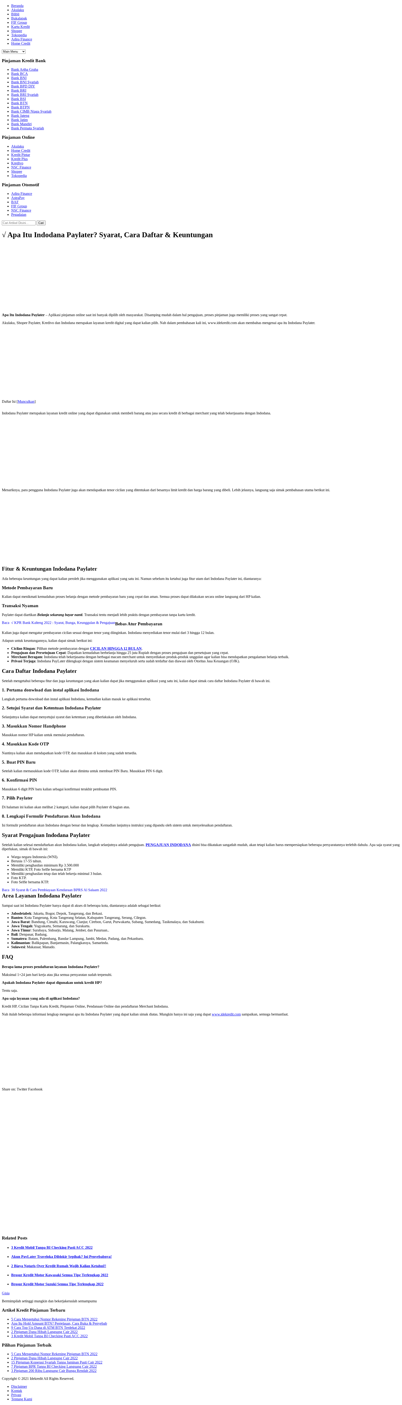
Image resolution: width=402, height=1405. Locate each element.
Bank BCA (19, 74)
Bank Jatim (19, 120)
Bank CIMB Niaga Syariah (31, 111)
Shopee (16, 31)
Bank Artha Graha (24, 69)
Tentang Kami (21, 1399)
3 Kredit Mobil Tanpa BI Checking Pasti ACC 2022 (52, 1247)
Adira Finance (21, 39)
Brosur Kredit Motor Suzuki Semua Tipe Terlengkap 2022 (57, 1284)
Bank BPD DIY (23, 86)
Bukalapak (19, 18)
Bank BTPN (20, 107)
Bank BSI (18, 99)
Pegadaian (18, 215)
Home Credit (20, 43)
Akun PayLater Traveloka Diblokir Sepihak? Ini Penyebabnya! (61, 1257)
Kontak (16, 1391)
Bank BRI (18, 90)
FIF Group (19, 22)
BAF (15, 202)
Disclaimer (19, 1386)
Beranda (17, 6)
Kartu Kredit (20, 27)
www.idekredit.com (226, 1014)
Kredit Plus (19, 159)
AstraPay (18, 198)
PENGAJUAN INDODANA (168, 845)
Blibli (15, 14)
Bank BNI (19, 78)
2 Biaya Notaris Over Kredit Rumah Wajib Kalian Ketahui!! (58, 1266)
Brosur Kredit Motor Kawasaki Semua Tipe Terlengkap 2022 (59, 1275)
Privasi (16, 1395)
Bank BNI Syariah (25, 82)
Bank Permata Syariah (27, 128)
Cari (41, 223)
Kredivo (17, 163)
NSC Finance (21, 167)
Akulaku (17, 10)
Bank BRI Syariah (24, 95)
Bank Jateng (20, 116)
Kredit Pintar (20, 155)
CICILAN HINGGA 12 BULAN (116, 648)
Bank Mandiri (21, 124)
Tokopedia (19, 35)
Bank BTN (19, 103)
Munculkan (26, 401)
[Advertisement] (201, 276)
